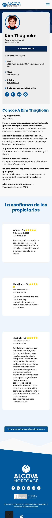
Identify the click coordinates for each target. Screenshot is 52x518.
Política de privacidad (30, 507)
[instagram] (33, 488)
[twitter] (18, 488)
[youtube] (23, 488)
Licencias (17, 507)
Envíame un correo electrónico (21, 88)
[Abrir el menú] (48, 5)
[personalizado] (39, 488)
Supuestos (42, 504)
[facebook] (13, 488)
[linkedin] (28, 488)
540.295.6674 (13, 74)
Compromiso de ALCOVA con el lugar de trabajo (20, 504)
